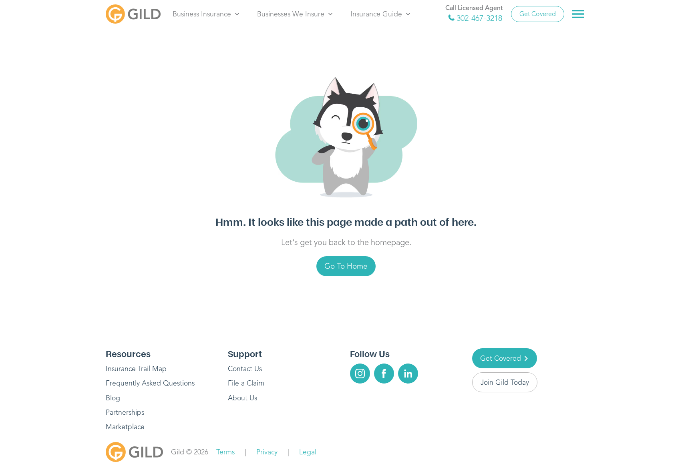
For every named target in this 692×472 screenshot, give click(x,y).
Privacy (267, 452)
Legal (307, 452)
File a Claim (246, 383)
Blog (113, 398)
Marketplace (125, 427)
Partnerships (125, 412)
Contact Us (245, 369)
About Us (242, 398)
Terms (225, 452)
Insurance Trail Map (136, 369)
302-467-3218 (479, 18)
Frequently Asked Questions (150, 383)
